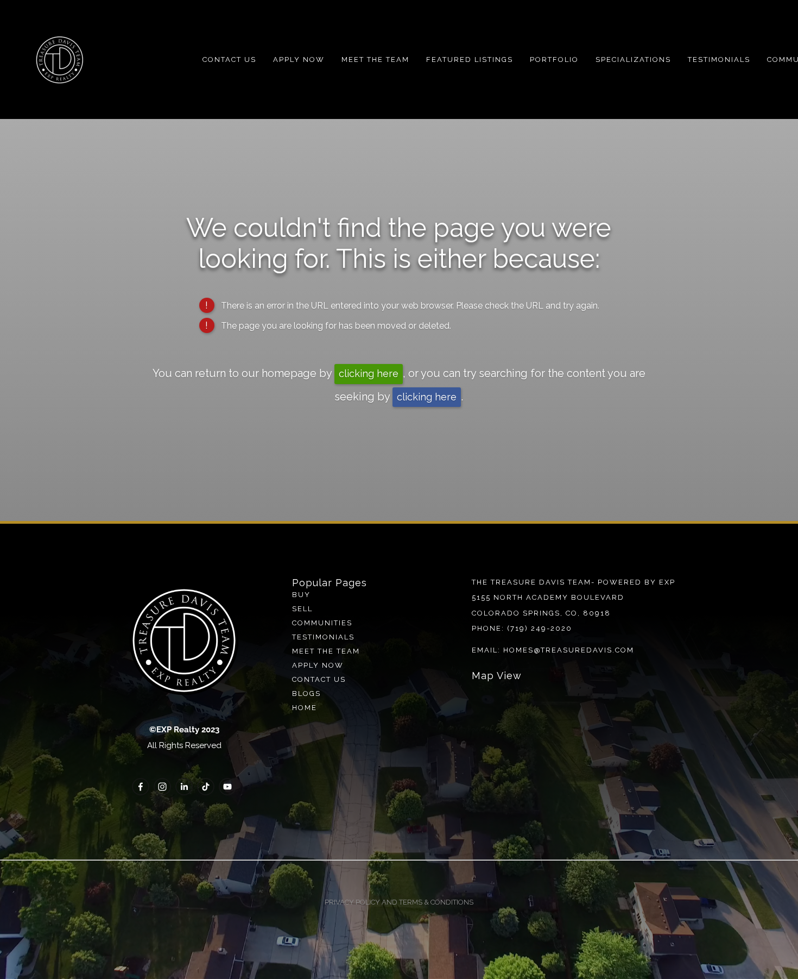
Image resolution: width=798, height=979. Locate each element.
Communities (322, 623)
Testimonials (719, 59)
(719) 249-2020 (539, 628)
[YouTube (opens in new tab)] (227, 786)
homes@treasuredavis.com (568, 650)
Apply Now (299, 59)
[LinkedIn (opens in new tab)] (184, 786)
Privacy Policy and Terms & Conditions (399, 902)
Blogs (306, 693)
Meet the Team (375, 59)
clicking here (368, 373)
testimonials (323, 637)
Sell (302, 609)
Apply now (318, 665)
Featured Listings (469, 59)
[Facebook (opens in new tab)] (140, 786)
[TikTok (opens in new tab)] (205, 786)
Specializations (633, 59)
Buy (301, 595)
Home (304, 708)
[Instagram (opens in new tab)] (162, 786)
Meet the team (326, 651)
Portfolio (554, 59)
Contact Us (229, 59)
